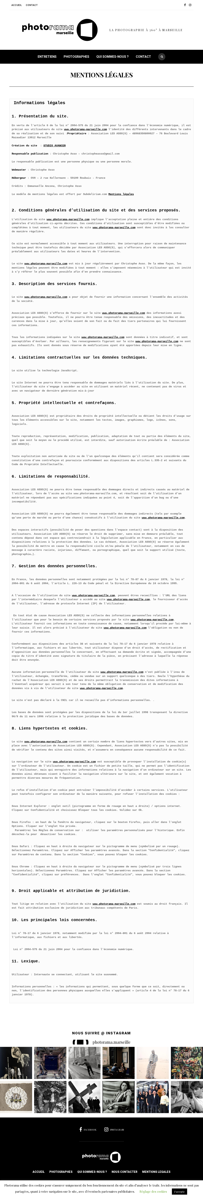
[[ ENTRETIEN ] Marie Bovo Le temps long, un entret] (50, 1063)
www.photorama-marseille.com (85, 129)
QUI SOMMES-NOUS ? (112, 57)
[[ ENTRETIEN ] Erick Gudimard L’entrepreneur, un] (187, 1097)
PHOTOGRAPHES (76, 57)
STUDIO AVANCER (54, 145)
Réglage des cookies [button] (153, 1191)
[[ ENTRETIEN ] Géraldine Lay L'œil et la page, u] (118, 1063)
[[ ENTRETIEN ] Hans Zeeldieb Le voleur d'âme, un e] (118, 1097)
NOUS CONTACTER (124, 1171)
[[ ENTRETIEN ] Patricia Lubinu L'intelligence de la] (153, 1097)
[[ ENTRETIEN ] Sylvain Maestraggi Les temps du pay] (50, 1097)
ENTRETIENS (47, 57)
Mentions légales (121, 194)
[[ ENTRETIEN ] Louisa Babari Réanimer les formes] (16, 1063)
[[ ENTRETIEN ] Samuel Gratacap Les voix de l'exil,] (153, 1063)
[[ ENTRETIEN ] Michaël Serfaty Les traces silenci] (16, 1097)
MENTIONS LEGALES (156, 1171)
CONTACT (32, 5)
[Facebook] (186, 5)
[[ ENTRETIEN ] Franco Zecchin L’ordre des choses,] (84, 1097)
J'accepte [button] (179, 1191)
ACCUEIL (16, 5)
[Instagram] (191, 5)
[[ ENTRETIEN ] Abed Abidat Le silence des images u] (84, 1063)
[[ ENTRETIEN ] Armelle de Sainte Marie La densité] (187, 1063)
